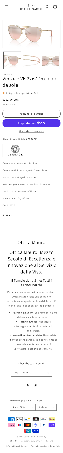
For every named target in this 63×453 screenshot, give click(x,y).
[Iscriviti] (48, 373)
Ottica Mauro (29, 436)
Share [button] (9, 215)
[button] (6, 7)
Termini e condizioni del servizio (45, 446)
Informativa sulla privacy (31, 441)
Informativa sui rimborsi (17, 446)
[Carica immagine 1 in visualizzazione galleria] (12, 60)
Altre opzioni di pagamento (31, 131)
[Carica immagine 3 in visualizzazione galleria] (50, 60)
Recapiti (49, 441)
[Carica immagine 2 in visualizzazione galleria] (31, 60)
